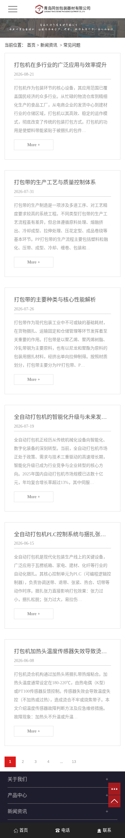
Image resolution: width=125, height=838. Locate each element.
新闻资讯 (48, 45)
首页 (31, 45)
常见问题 (71, 45)
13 (74, 762)
